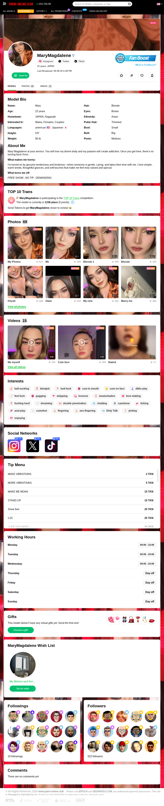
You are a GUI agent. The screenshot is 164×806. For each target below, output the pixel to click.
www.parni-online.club (51, 791)
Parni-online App (98, 11)
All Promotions (59, 11)
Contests (77, 11)
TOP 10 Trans (71, 198)
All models (9, 11)
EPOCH (83, 791)
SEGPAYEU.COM (102, 791)
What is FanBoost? (145, 65)
